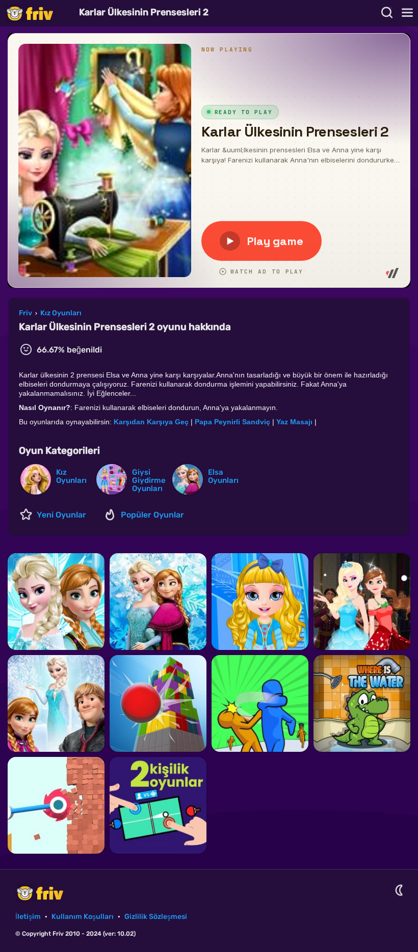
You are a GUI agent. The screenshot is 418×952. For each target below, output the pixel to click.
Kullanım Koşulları (82, 916)
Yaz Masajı (295, 422)
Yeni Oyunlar (61, 515)
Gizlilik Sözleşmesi (155, 916)
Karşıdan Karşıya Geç (151, 422)
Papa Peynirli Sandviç (233, 422)
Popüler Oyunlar (152, 515)
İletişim (28, 916)
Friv (38, 13)
